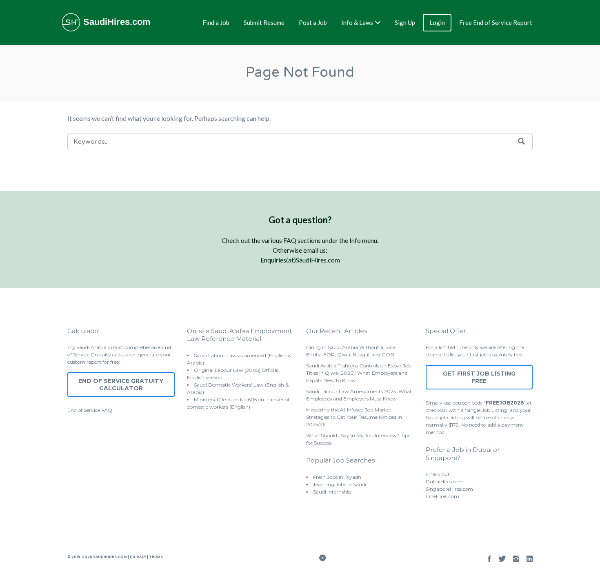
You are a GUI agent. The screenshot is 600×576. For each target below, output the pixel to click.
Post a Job (313, 22)
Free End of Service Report (495, 22)
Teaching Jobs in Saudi (339, 484)
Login (437, 22)
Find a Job (215, 22)
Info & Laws (357, 22)
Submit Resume (264, 22)
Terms (155, 557)
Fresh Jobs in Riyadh (337, 477)
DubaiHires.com (445, 481)
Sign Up (405, 22)
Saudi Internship (332, 492)
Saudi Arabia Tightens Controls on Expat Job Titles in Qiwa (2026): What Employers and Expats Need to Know (358, 373)
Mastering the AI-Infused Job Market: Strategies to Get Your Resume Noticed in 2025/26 (354, 417)
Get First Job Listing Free (479, 377)
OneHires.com (442, 496)
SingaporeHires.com (449, 489)
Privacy (138, 557)
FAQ (106, 410)
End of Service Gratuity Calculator (120, 384)
